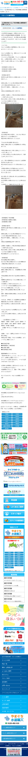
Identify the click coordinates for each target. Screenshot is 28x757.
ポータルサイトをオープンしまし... (13, 580)
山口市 (6, 416)
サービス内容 (6, 660)
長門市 (9, 561)
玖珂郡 (17, 426)
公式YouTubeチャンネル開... (11, 585)
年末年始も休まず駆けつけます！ (13, 596)
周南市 (17, 423)
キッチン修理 (6, 700)
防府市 (17, 416)
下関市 (6, 414)
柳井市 (17, 421)
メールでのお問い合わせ (17, 4)
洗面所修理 (5, 708)
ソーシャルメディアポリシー (10, 692)
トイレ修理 (5, 697)
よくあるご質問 (6, 671)
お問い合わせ (6, 685)
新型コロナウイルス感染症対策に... (13, 601)
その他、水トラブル (8, 711)
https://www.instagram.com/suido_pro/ (11, 402)
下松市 (6, 419)
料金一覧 (4, 664)
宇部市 (17, 414)
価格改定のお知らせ (9, 590)
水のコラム (5, 674)
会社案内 (4, 682)
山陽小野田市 (6, 426)
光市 (7, 421)
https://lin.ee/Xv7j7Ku (7, 396)
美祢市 (6, 423)
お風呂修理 (5, 704)
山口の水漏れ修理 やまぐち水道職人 (9, 7)
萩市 (19, 559)
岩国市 (17, 419)
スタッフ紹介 (6, 678)
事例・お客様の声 (7, 667)
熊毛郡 (6, 428)
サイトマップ (6, 689)
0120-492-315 (13, 723)
